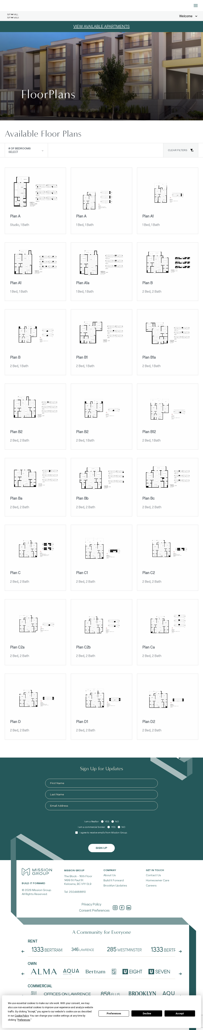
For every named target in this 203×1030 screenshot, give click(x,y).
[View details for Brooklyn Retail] (142, 994)
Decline (147, 1013)
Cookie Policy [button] (22, 1015)
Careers (151, 885)
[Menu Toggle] (196, 5)
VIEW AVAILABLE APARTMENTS (101, 26)
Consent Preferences (94, 910)
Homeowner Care (157, 880)
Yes (107, 821)
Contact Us (153, 875)
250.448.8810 (77, 892)
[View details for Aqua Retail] (170, 994)
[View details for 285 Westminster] (124, 949)
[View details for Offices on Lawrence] (67, 994)
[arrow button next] (180, 951)
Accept (180, 1013)
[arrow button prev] (23, 951)
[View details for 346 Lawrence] (84, 949)
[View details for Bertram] (95, 971)
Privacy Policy (91, 904)
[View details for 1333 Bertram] (166, 949)
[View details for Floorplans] (47, 949)
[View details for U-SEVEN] (159, 971)
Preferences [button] (24, 1020)
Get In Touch (155, 870)
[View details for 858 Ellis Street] (110, 994)
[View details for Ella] (114, 971)
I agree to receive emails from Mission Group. (104, 832)
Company (109, 870)
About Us (109, 875)
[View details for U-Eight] (132, 971)
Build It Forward (113, 880)
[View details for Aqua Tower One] (71, 971)
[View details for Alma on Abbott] (44, 971)
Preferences (114, 1013)
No (117, 821)
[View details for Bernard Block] (33, 994)
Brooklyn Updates (115, 885)
